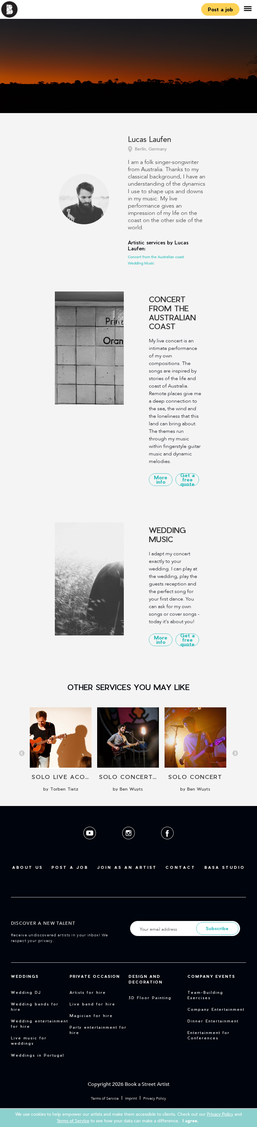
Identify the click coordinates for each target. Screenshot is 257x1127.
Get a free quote (187, 479)
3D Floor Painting (149, 997)
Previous (22, 753)
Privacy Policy (154, 1098)
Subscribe (217, 928)
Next (235, 753)
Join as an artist (127, 867)
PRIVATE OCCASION (95, 976)
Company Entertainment (215, 1009)
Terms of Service (105, 1098)
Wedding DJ (26, 992)
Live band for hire (92, 1004)
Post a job (220, 9)
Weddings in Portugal (37, 1055)
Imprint (131, 1098)
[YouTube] (90, 844)
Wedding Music (141, 263)
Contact (180, 867)
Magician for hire (91, 1015)
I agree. (190, 1121)
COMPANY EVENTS (211, 976)
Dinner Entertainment (213, 1021)
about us (27, 867)
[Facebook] (167, 844)
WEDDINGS (25, 976)
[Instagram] (129, 844)
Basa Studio (224, 867)
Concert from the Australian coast (156, 256)
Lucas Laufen (149, 139)
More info (160, 479)
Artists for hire (88, 992)
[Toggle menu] (247, 9)
